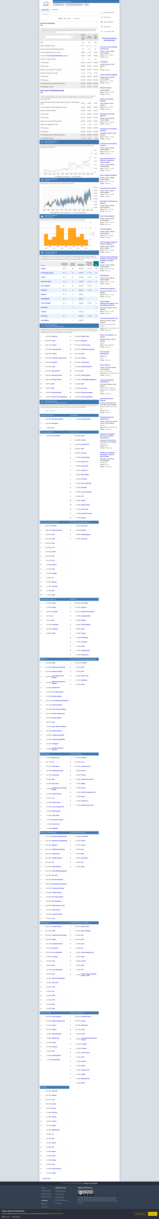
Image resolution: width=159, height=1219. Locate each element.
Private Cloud (56, 824)
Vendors (44, 1087)
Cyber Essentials (86, 931)
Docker (54, 1042)
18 (96, 277)
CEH (53, 991)
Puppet (83, 1074)
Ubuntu (83, 775)
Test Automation (56, 901)
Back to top (46, 1178)
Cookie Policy (59, 1197)
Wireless (54, 582)
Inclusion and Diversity (87, 611)
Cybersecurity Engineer (58, 739)
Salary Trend (107, 17)
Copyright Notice (60, 1191)
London (43, 277)
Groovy (83, 845)
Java (82, 849)
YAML (82, 684)
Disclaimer (58, 1203)
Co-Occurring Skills (109, 31)
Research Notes (46, 1197)
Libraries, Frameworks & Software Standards (83, 659)
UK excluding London (47, 273)
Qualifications (45, 922)
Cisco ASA (54, 586)
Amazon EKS (84, 466)
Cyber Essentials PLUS (87, 952)
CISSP (53, 931)
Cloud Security (56, 910)
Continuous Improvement (59, 358)
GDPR (82, 956)
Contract (55, 9)
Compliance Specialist (58, 735)
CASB (82, 1057)
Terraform (84, 663)
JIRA (53, 620)
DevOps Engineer (57, 718)
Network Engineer (57, 671)
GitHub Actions (85, 505)
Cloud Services (75, 432)
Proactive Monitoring (58, 888)
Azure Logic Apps (86, 483)
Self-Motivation (56, 811)
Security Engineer (57, 696)
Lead (53, 722)
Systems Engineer (57, 731)
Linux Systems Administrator (60, 700)
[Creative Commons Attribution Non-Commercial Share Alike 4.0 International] (98, 1192)
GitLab (54, 603)
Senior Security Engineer (59, 709)
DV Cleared (55, 948)
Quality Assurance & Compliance (80, 922)
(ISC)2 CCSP (55, 982)
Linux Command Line (58, 806)
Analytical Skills (85, 616)
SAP (53, 1147)
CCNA (53, 961)
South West (44, 307)
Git (52, 616)
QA (82, 948)
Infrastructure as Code (58, 905)
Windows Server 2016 (87, 805)
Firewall (54, 345)
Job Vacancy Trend (109, 12)
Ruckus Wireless (56, 1168)
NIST (82, 939)
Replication (55, 828)
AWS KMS (84, 487)
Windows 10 (84, 801)
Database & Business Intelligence (80, 522)
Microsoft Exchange (87, 392)
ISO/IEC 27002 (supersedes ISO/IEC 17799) (88, 974)
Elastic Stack (84, 676)
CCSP (53, 1000)
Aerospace (84, 642)
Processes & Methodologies (55, 55)
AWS (53, 384)
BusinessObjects (86, 534)
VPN (53, 556)
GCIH (53, 1004)
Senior (53, 663)
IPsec (53, 569)
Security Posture (56, 794)
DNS (53, 388)
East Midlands (45, 320)
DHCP (82, 353)
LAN (53, 547)
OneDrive (84, 453)
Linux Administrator (57, 692)
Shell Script (84, 858)
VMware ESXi (55, 1038)
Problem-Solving (56, 892)
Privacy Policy (59, 1194)
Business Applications (47, 432)
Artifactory (55, 629)
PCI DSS (83, 961)
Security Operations (87, 397)
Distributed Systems (57, 770)
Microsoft (54, 336)
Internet (54, 564)
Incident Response (86, 366)
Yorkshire (43, 311)
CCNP (53, 987)
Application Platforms (47, 415)
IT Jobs (43, 1188)
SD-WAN (54, 573)
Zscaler (54, 1108)
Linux (53, 366)
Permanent (45, 9)
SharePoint (55, 423)
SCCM (82, 1029)
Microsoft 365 (56, 371)
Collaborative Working (87, 349)
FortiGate (84, 1044)
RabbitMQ (84, 680)
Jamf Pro (83, 1061)
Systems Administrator (58, 713)
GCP (82, 496)
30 (96, 268)
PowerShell (84, 836)
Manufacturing (85, 650)
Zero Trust (84, 388)
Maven (54, 633)
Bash (82, 853)
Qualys (54, 1125)
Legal (82, 646)
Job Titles (44, 659)
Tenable (54, 1117)
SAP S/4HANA (56, 436)
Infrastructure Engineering (59, 397)
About (86, 4)
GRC (82, 969)
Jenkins (54, 607)
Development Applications (49, 599)
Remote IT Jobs (46, 1194)
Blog (53, 779)
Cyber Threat (55, 815)
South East (44, 290)
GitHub (83, 500)
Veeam (54, 1151)
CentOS (83, 770)
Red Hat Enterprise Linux (88, 792)
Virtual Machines (56, 1034)
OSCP (53, 1008)
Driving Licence (56, 802)
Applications (75, 415)
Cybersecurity (85, 362)
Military (83, 620)
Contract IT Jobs (46, 1191)
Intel (53, 1164)
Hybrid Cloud (55, 757)
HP (52, 1134)
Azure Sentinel (85, 457)
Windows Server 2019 (87, 779)
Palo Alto (54, 1112)
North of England (46, 303)
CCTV (53, 798)
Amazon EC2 (84, 461)
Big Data (83, 530)
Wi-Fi (53, 560)
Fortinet (54, 1121)
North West (44, 316)
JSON (82, 667)
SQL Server (84, 526)
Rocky (83, 796)
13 (96, 273)
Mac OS (83, 788)
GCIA (53, 965)
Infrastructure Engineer (58, 667)
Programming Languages (78, 832)
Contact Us (44, 1207)
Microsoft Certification (58, 978)
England (43, 268)
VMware (83, 358)
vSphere (54, 1029)
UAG (53, 1051)
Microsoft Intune (56, 392)
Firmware (54, 1047)
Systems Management (77, 1013)
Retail (82, 629)
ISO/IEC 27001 (85, 336)
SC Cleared (55, 956)
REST (82, 671)
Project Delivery (85, 375)
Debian (83, 783)
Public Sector (85, 655)
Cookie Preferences (61, 1200)
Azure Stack (84, 509)
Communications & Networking (50, 522)
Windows (54, 362)
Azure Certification (57, 969)
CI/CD (53, 918)
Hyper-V (54, 1025)
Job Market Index (58, 4)
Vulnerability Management (88, 379)
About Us (44, 1204)
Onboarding (55, 775)
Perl (82, 862)
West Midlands (45, 298)
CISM (53, 974)
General (74, 599)
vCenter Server (85, 1052)
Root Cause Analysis (57, 897)
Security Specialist (57, 705)
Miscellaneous (46, 754)
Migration (84, 340)
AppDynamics (56, 1130)
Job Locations (107, 26)
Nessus (83, 1065)
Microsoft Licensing (57, 819)
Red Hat (54, 1104)
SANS (53, 995)
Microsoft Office (85, 419)
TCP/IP (54, 551)
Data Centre (55, 783)
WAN (82, 384)
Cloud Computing (86, 492)
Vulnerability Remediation (59, 884)
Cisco (53, 1099)
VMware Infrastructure (58, 1021)
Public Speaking (85, 624)
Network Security (57, 375)
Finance (83, 633)
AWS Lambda (85, 474)
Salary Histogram (108, 22)
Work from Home (46, 281)
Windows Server (86, 345)
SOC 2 (83, 943)
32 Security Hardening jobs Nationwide (109, 39)
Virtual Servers (56, 1059)
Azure (53, 340)
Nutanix (83, 518)
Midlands (43, 294)
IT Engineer (55, 743)
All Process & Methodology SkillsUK (52, 91)
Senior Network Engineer (59, 726)
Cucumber (55, 611)
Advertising (84, 637)
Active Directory (56, 349)
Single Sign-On (85, 1078)
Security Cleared (56, 379)
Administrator (56, 687)
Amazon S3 (84, 470)
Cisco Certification (57, 952)
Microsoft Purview (86, 513)
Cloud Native (55, 766)
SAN (53, 590)
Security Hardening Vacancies (74, 4)
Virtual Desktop (56, 1055)
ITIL (82, 371)
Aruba (53, 1155)
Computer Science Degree (59, 935)
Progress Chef (85, 1070)
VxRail (83, 1083)
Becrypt (54, 1160)
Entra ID (54, 353)
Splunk (54, 1143)
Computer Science (57, 914)
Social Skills (84, 603)
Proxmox (83, 1048)
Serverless (84, 479)
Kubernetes (84, 1025)
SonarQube (55, 624)
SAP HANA (84, 539)
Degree (54, 939)
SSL (53, 577)
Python (83, 840)
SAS (53, 427)
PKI (53, 762)
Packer (83, 1034)
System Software (46, 1013)
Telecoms (84, 607)
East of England (45, 286)
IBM (53, 1138)
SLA (82, 935)
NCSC (82, 965)
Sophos (54, 1173)
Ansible (83, 1021)
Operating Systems (77, 754)
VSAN (53, 595)
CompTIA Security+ (57, 943)
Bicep (82, 866)
